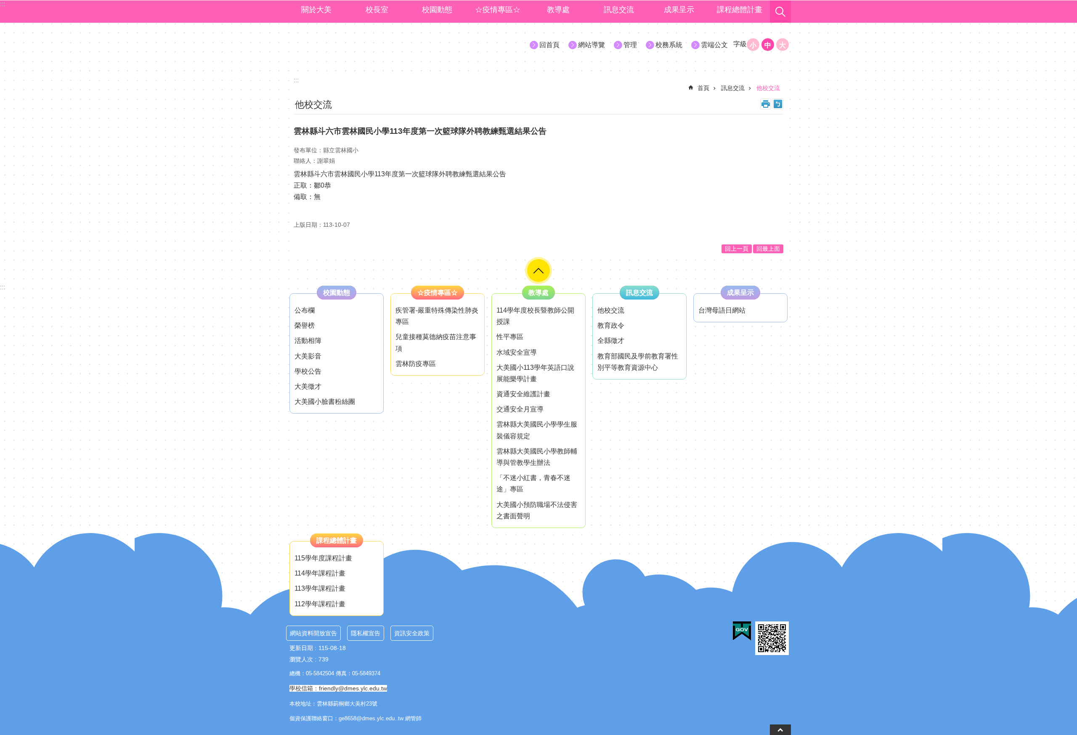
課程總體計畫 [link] (739, 9)
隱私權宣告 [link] (365, 633)
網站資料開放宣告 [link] (313, 633)
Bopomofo (777, 103)
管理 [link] (630, 44)
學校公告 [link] (307, 371)
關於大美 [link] (316, 9)
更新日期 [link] (301, 648)
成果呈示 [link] (679, 9)
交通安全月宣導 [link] (520, 409)
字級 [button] (740, 44)
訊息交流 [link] (619, 9)
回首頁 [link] (549, 44)
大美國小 (362, 44)
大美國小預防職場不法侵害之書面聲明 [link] (536, 510)
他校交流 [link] (768, 88)
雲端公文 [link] (714, 44)
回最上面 (768, 248)
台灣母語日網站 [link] (721, 310)
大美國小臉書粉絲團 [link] (324, 401)
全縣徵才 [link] (610, 340)
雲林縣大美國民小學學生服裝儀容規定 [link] (536, 430)
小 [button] (753, 45)
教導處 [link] (558, 9)
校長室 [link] (377, 9)
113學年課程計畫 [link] (319, 588)
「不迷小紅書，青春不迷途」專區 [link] (533, 483)
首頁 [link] (703, 88)
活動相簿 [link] (307, 340)
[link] (742, 631)
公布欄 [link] (304, 310)
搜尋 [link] (780, 11)
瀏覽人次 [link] (301, 659)
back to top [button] (780, 729)
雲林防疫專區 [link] (415, 363)
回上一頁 (736, 248)
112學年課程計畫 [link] (319, 604)
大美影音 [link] (307, 356)
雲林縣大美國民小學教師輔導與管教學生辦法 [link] (536, 457)
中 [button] (767, 45)
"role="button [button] (538, 270)
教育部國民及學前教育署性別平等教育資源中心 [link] (637, 362)
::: (2, 287)
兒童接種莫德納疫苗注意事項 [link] (435, 342)
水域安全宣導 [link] (516, 352)
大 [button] (782, 45)
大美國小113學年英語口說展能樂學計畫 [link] (535, 373)
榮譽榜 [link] (304, 325)
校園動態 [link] (437, 9)
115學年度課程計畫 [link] (323, 558)
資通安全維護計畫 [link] (523, 394)
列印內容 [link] (765, 103)
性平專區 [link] (509, 336)
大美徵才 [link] (307, 386)
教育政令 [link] (610, 325)
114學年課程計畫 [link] (319, 573)
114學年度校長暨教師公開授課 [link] (535, 316)
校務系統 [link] (668, 44)
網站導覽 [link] (591, 44)
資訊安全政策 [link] (412, 633)
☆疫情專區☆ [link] (497, 9)
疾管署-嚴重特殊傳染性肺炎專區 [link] (436, 316)
